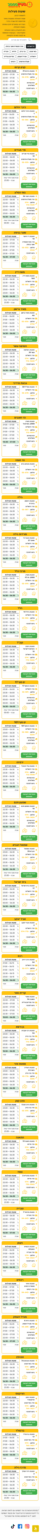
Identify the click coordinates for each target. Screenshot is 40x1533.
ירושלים (33, 56)
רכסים (13, 62)
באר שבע (32, 51)
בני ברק (23, 51)
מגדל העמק (22, 56)
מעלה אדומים (24, 62)
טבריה (6, 51)
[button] (35, 1528)
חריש (14, 51)
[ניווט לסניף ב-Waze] (34, 93)
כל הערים (30, 46)
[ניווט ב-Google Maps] (25, 93)
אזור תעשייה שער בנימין (14, 46)
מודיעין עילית (9, 56)
